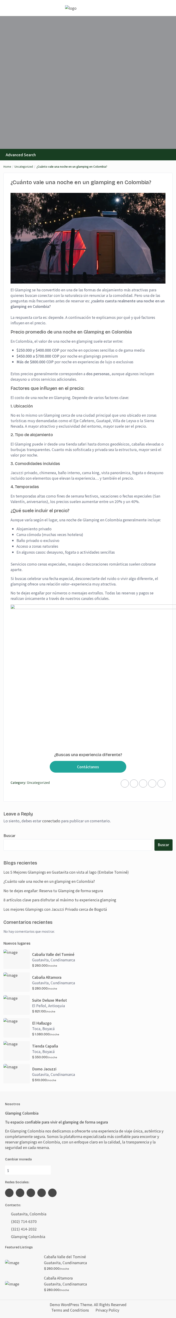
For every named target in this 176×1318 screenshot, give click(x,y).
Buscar (9, 835)
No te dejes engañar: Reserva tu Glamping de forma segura (53, 890)
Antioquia (56, 1005)
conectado (51, 820)
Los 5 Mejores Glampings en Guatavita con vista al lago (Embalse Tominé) (66, 872)
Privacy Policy (107, 1310)
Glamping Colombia (28, 1236)
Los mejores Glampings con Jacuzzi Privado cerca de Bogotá (55, 909)
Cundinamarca (63, 960)
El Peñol (39, 1005)
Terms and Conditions (70, 1310)
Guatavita (40, 960)
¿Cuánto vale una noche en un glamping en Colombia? (49, 881)
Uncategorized (23, 166)
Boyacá (48, 1028)
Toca (36, 1028)
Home (7, 166)
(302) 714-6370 (24, 1221)
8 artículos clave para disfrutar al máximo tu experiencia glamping (59, 899)
